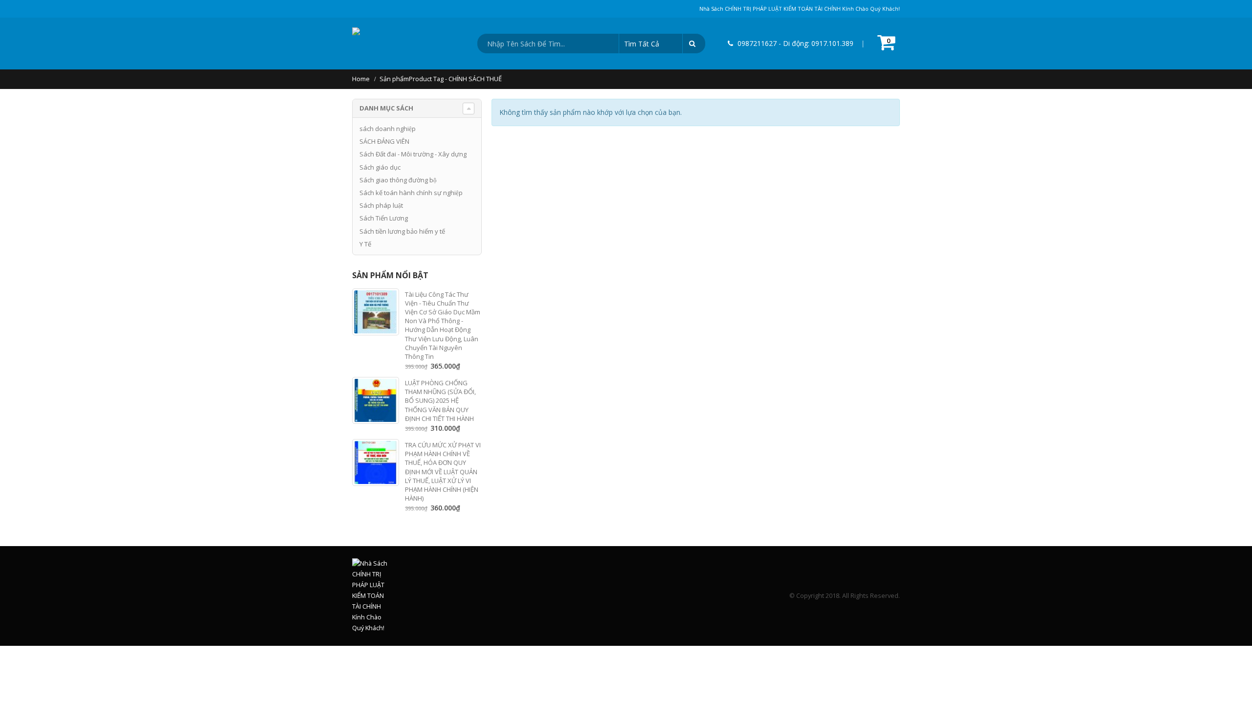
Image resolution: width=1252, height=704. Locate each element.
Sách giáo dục (380, 167)
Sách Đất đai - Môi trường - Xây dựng (413, 154)
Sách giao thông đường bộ (398, 180)
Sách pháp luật (381, 205)
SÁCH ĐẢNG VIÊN (384, 141)
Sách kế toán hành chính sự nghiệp (411, 192)
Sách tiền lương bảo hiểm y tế (402, 231)
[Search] (694, 43)
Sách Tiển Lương (383, 218)
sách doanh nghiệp (387, 128)
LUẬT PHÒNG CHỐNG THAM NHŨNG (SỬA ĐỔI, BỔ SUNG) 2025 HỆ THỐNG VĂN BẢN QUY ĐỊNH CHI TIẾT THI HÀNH (440, 400)
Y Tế (365, 244)
